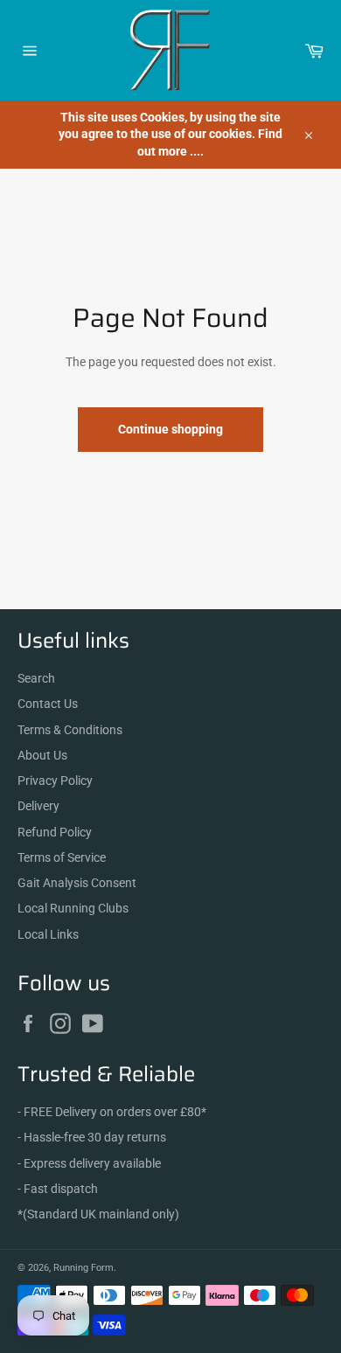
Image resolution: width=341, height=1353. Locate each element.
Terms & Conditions (69, 730)
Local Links (48, 934)
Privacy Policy (55, 781)
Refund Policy (54, 832)
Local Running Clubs (73, 908)
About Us (42, 755)
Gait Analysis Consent (76, 883)
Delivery (38, 806)
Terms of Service (61, 857)
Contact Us (47, 704)
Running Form (83, 1267)
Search (36, 678)
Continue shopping (170, 429)
